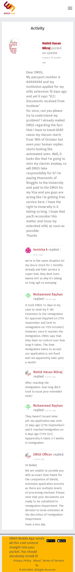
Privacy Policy (22, 560)
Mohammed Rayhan (48, 294)
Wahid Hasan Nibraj (47, 372)
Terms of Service (53, 560)
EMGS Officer (42, 454)
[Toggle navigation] (70, 8)
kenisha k (40, 249)
